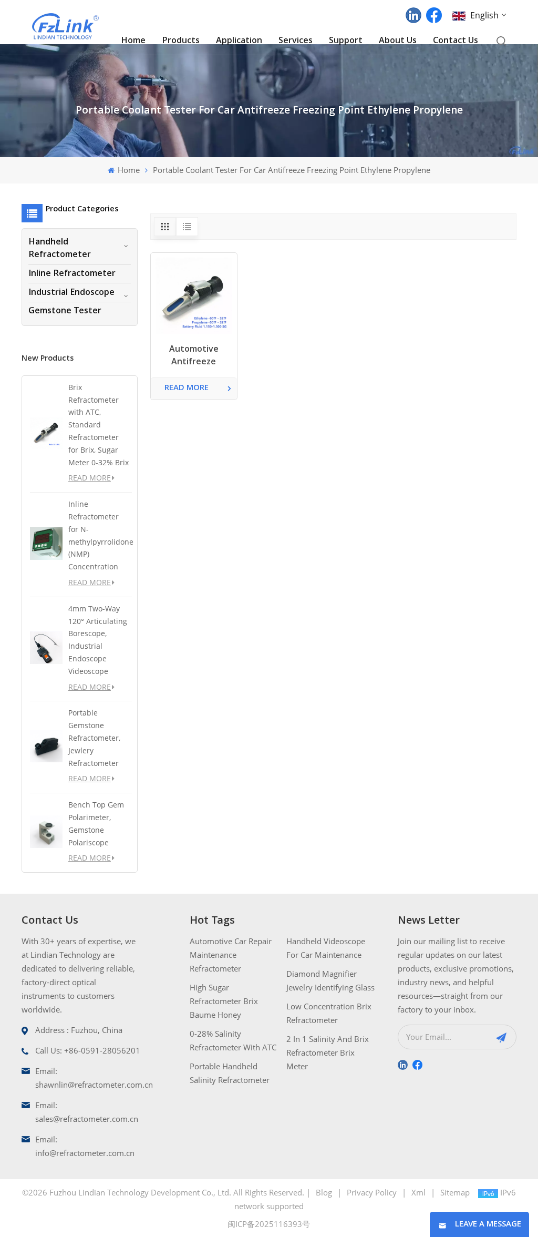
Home (133, 41)
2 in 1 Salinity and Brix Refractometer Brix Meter (327, 1052)
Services (295, 41)
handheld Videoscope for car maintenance (325, 948)
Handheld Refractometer (59, 248)
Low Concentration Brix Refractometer (328, 1013)
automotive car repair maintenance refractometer (231, 955)
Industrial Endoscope (71, 293)
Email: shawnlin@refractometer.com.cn (94, 1078)
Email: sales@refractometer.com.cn (86, 1112)
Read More (89, 478)
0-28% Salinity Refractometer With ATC (233, 1040)
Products (181, 41)
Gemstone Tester (64, 311)
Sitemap (455, 1192)
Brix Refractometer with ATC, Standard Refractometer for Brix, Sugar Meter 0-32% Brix (98, 424)
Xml (418, 1192)
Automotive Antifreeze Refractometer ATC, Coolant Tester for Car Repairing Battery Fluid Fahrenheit (193, 357)
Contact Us (455, 41)
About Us (398, 41)
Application (239, 41)
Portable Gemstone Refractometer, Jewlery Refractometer (94, 738)
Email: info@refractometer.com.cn (84, 1146)
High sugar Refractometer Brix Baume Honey (224, 1001)
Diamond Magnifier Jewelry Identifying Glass (330, 980)
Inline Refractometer (72, 274)
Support (346, 41)
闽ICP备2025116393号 (268, 1224)
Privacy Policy (372, 1192)
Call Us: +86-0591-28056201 (87, 1050)
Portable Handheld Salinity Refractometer (230, 1073)
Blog (324, 1192)
